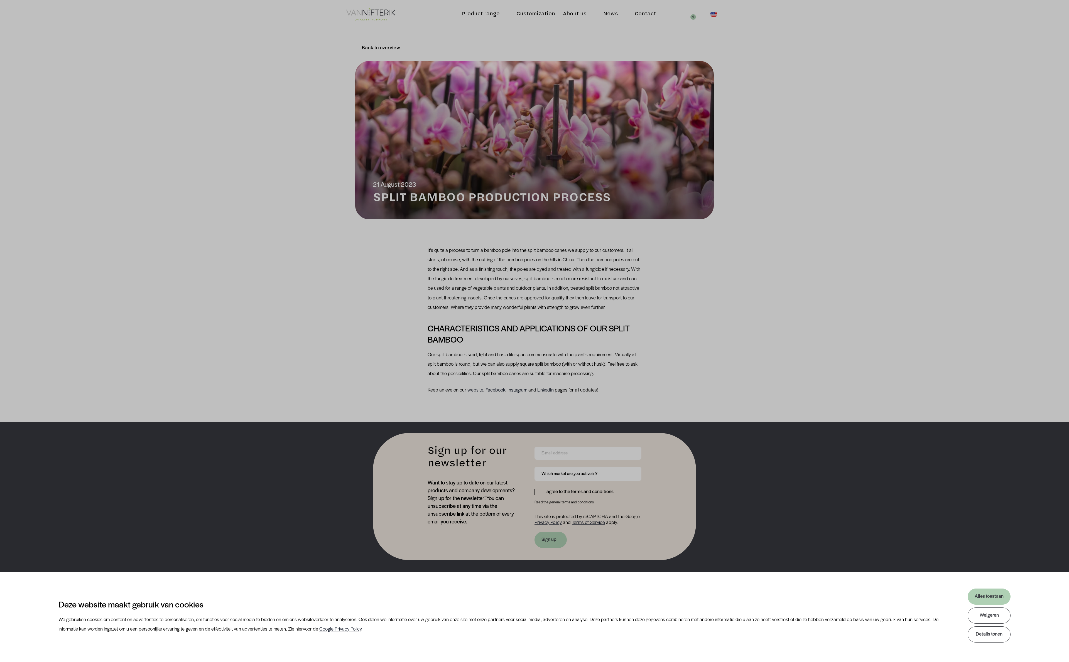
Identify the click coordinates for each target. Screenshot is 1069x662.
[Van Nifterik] (370, 14)
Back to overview (381, 48)
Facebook (495, 390)
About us (575, 14)
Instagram (517, 390)
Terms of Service (588, 522)
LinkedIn (545, 390)
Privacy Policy (548, 522)
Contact (645, 14)
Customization (535, 14)
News (610, 14)
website (475, 390)
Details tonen (989, 634)
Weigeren (989, 615)
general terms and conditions (571, 502)
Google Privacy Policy (340, 629)
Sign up (548, 539)
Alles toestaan (989, 596)
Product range (481, 14)
